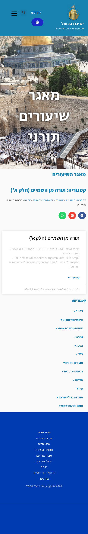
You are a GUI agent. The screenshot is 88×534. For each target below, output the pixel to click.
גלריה (44, 467)
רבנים (79, 311)
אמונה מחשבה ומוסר (43, 200)
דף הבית (81, 200)
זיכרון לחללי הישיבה (44, 473)
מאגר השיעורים (69, 174)
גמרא (79, 337)
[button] (23, 13)
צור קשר (44, 478)
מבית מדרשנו (44, 455)
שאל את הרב (44, 461)
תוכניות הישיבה (44, 450)
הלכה (79, 345)
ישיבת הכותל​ (72, 23)
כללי (80, 354)
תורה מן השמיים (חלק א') (54, 238)
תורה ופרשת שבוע (72, 406)
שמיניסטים (44, 444)
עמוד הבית (44, 432)
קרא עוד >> (73, 277)
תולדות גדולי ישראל (71, 397)
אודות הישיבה (44, 438)
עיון (81, 388)
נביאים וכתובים (73, 371)
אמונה (27, 200)
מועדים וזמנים (74, 363)
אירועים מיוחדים (73, 320)
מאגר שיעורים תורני (65, 200)
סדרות (79, 380)
